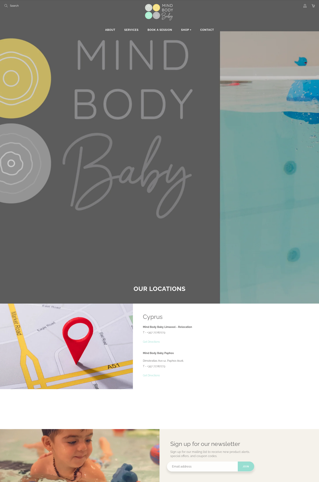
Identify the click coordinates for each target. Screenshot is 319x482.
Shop (185, 29)
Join (246, 466)
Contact (207, 29)
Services (131, 29)
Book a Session (160, 29)
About (110, 29)
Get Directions (151, 341)
